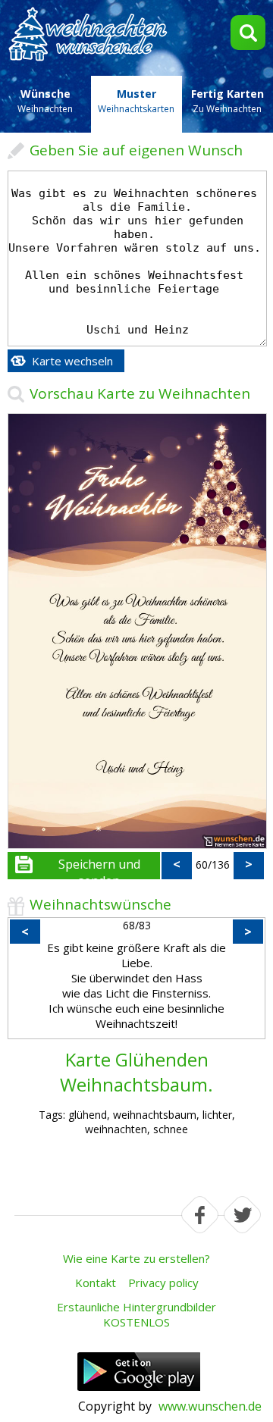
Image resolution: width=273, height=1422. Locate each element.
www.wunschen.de (210, 1406)
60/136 (213, 864)
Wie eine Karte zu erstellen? (136, 1258)
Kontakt (95, 1282)
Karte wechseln (72, 360)
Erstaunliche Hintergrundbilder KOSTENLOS (136, 1314)
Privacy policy (163, 1282)
